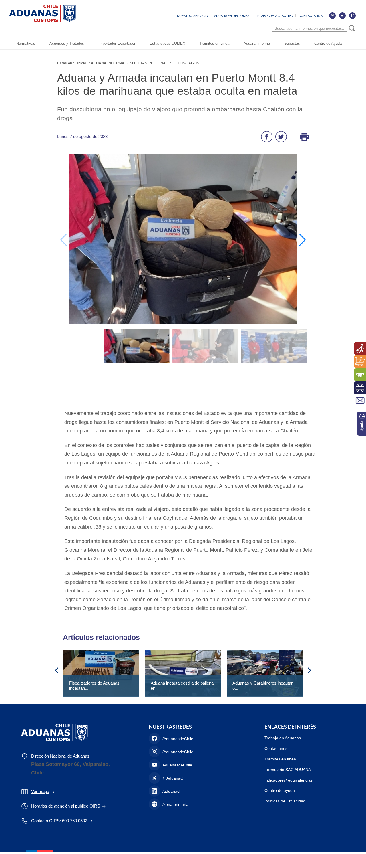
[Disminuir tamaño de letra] (342, 15)
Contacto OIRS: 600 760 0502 (59, 820)
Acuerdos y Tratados (66, 43)
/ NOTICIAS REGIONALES (150, 63)
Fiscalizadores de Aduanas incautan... (94, 686)
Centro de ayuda (279, 790)
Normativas (25, 43)
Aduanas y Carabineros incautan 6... (262, 686)
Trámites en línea (280, 759)
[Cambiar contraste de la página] (352, 15)
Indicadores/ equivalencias (288, 780)
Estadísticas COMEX (167, 43)
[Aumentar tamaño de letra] (332, 15)
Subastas (292, 43)
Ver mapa (40, 791)
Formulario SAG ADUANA (287, 769)
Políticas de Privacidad (284, 801)
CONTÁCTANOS (311, 15)
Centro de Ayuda (328, 43)
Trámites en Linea (214, 43)
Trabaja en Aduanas (282, 738)
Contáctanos (275, 748)
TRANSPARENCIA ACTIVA (274, 15)
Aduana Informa (257, 43)
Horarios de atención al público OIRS (65, 806)
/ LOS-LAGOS (187, 63)
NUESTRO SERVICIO (192, 15)
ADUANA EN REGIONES (231, 15)
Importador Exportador (116, 43)
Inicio (81, 63)
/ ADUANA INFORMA (106, 63)
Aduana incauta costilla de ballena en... (182, 686)
